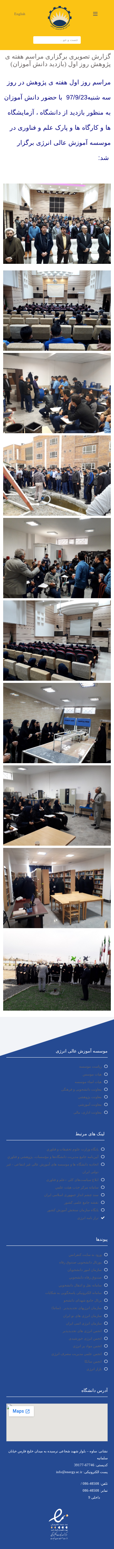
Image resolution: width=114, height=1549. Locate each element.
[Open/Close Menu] (95, 13)
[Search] (37, 40)
